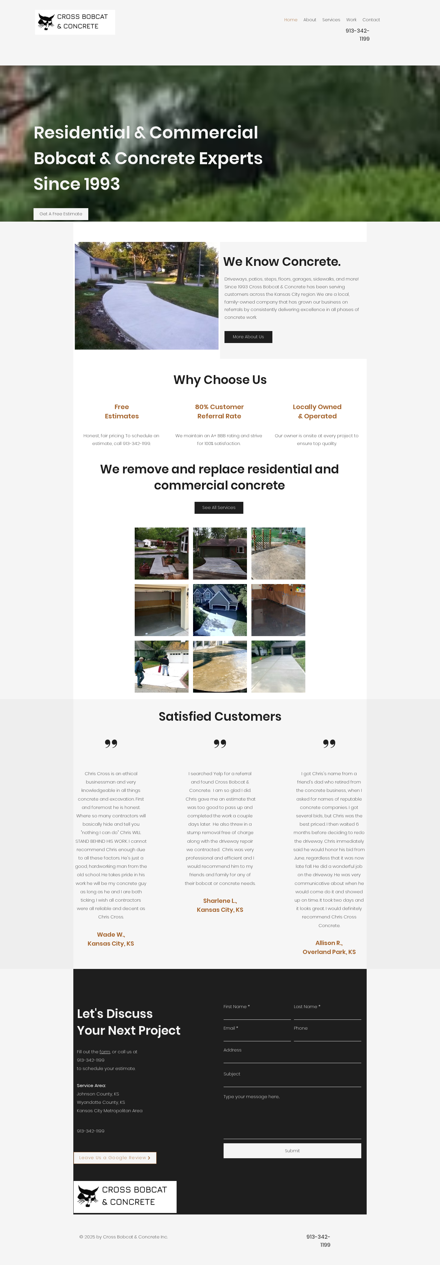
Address (233, 1050)
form (105, 1051)
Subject (232, 1074)
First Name (235, 1006)
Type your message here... (252, 1096)
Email (229, 1028)
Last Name (305, 1006)
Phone (301, 1028)
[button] (162, 554)
